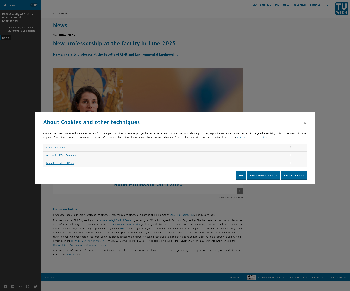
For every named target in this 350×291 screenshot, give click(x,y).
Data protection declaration (252, 137)
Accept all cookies (294, 175)
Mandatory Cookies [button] (56, 147)
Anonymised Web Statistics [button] (61, 155)
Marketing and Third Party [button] (60, 163)
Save (241, 175)
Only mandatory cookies (263, 175)
